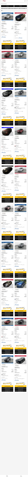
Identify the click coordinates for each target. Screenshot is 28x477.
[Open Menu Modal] (1, 1)
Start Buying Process (7, 48)
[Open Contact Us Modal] (26, 1)
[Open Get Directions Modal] (27, 1)
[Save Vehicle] (12, 22)
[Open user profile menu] (25, 1)
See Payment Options (7, 84)
